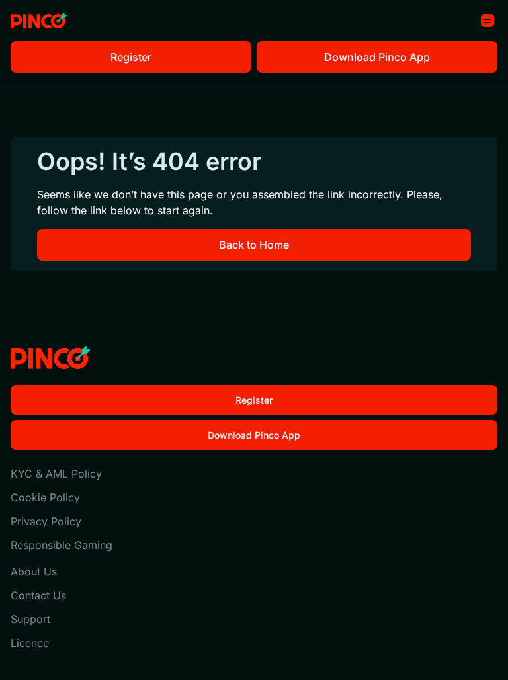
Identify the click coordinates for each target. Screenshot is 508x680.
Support (30, 619)
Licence (30, 643)
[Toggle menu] (487, 20)
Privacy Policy (46, 521)
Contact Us (38, 595)
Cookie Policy (45, 497)
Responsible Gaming (61, 545)
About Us (34, 571)
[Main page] (39, 21)
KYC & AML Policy (56, 473)
